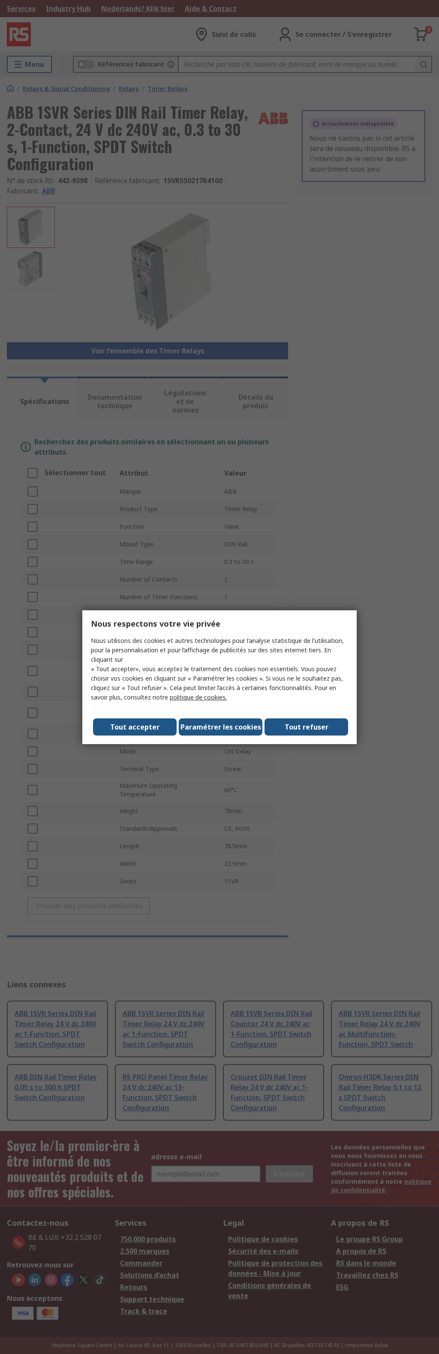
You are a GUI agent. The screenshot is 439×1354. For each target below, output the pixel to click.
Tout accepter (134, 727)
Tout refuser (306, 727)
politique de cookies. (198, 697)
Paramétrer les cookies (220, 727)
